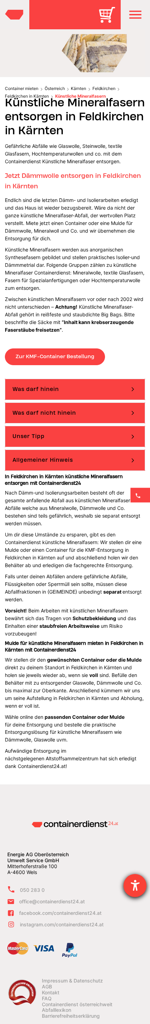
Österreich (55, 88)
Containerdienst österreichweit (77, 1004)
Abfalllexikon (56, 1010)
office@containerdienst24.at (52, 901)
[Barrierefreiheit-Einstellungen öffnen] (135, 885)
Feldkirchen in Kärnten (27, 96)
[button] (135, 14)
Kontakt (50, 992)
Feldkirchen (103, 88)
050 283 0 (32, 890)
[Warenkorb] (109, 20)
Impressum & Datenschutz (72, 981)
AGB (47, 986)
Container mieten (21, 88)
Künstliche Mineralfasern (80, 96)
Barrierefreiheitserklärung (71, 1016)
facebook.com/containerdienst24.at (60, 913)
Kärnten (78, 88)
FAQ (47, 998)
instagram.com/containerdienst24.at (62, 924)
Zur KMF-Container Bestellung (55, 356)
